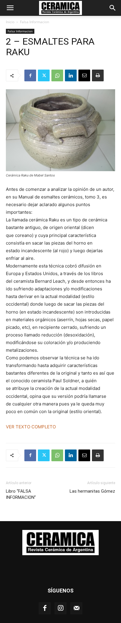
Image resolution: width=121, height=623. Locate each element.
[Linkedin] (71, 75)
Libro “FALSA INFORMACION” (21, 494)
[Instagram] (60, 608)
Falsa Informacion (34, 21)
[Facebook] (30, 75)
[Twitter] (44, 75)
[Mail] (76, 608)
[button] (10, 8)
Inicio (10, 21)
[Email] (84, 75)
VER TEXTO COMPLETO (31, 427)
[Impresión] (98, 75)
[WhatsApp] (57, 75)
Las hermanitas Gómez (92, 491)
